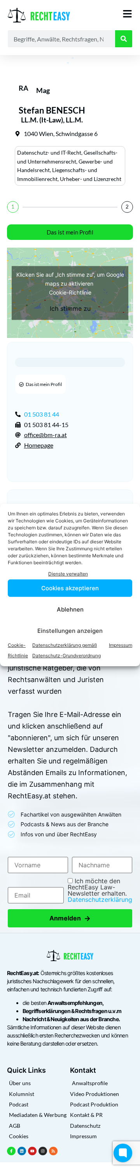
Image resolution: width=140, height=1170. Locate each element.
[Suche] (123, 38)
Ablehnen (70, 609)
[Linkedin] (22, 1151)
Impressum (120, 645)
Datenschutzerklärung (100, 899)
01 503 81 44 (41, 414)
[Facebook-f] (11, 1151)
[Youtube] (32, 1151)
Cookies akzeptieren (70, 588)
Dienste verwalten (68, 574)
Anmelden (70, 918)
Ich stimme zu (70, 308)
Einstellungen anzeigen (70, 630)
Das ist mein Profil (70, 232)
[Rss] (53, 1151)
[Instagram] (42, 1151)
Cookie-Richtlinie (70, 292)
